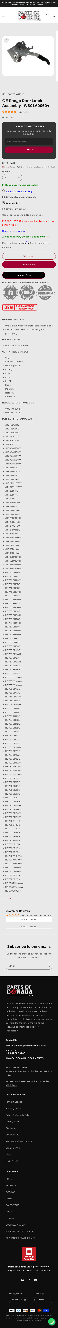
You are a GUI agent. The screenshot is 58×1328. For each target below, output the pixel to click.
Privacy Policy (12, 1122)
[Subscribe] (49, 966)
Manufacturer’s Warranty (18, 191)
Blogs (8, 1154)
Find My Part (12, 1161)
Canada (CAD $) (18, 1300)
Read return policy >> (14, 231)
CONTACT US (12, 1205)
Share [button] (9, 898)
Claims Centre (13, 1148)
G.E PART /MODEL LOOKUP (20, 1231)
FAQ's (9, 1212)
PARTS (9, 1199)
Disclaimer (11, 1128)
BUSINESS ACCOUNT (17, 1225)
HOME (9, 1179)
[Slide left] (23, 87)
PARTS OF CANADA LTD (19, 1315)
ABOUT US (11, 1186)
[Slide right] (35, 87)
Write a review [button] (29, 919)
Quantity (6, 172)
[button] (3, 15)
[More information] (48, 237)
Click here (11, 1085)
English (41, 1300)
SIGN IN (10, 1218)
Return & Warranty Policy (18, 1115)
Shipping (5, 167)
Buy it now (29, 265)
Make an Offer (23, 275)
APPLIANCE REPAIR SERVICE (20, 1238)
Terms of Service (14, 1102)
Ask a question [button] (29, 926)
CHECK (29, 149)
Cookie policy (12, 1135)
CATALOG (10, 1192)
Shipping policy (13, 1108)
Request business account (19, 1141)
